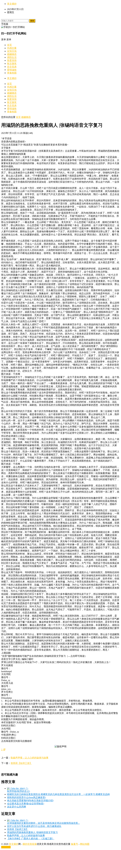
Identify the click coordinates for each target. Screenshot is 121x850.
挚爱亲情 (12, 60)
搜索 (32, 21)
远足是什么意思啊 (16, 806)
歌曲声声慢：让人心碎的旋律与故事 (29, 757)
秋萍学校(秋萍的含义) (18, 791)
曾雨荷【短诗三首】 (21, 763)
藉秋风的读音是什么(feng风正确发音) (26, 797)
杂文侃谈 (12, 66)
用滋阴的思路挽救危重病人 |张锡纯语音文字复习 (32, 832)
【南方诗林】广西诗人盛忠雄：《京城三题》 (30, 838)
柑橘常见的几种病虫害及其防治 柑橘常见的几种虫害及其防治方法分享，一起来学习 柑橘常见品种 (58, 794)
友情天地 (12, 51)
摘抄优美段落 (30, 844)
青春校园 (12, 73)
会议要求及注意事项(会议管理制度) (25, 803)
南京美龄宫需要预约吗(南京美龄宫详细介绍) (30, 800)
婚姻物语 (12, 54)
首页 (9, 45)
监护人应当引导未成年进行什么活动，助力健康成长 (34, 826)
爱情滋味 (12, 69)
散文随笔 (12, 63)
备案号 (74, 844)
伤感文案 (12, 48)
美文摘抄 (12, 4)
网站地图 (84, 844)
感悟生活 (12, 57)
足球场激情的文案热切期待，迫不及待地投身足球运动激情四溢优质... (43, 823)
